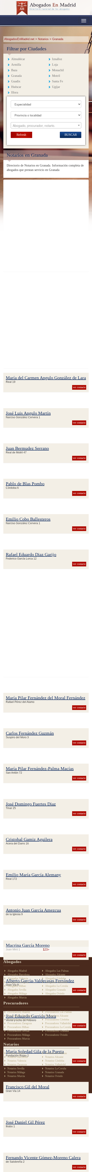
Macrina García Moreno (28, 945)
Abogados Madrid (17, 970)
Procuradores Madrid (18, 1012)
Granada (16, 75)
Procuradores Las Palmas (58, 1012)
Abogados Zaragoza (18, 982)
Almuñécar (18, 59)
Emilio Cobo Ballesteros (28, 519)
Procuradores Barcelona (20, 1015)
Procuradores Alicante (56, 1015)
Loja (55, 64)
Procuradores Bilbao (18, 1027)
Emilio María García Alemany (33, 874)
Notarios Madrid (16, 1053)
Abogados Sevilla (16, 989)
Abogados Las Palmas (57, 970)
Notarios (43, 39)
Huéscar (16, 87)
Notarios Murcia (16, 1076)
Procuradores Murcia (18, 1038)
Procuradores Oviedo (56, 1034)
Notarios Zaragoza (17, 1064)
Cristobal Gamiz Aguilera (29, 839)
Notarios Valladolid (55, 1064)
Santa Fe (57, 81)
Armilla (16, 64)
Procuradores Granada (57, 1030)
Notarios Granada (54, 1072)
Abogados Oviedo (55, 993)
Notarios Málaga (16, 1072)
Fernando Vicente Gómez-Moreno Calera (43, 1157)
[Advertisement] (46, 226)
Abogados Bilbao (16, 985)
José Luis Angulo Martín (28, 413)
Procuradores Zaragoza (19, 1023)
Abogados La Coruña (56, 985)
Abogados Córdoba (55, 978)
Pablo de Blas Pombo (25, 483)
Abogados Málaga (17, 993)
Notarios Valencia (16, 1060)
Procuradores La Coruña (58, 1027)
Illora (14, 92)
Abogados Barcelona (18, 974)
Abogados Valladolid (56, 982)
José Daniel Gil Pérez (25, 1122)
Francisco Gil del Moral (27, 1086)
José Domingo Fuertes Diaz (31, 803)
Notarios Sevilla (15, 1068)
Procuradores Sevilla (18, 1030)
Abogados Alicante (55, 974)
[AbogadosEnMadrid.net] (46, 8)
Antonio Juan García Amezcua (33, 910)
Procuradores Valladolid (58, 1023)
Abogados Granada (55, 989)
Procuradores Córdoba (57, 1019)
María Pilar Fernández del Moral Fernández (45, 697)
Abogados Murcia (17, 997)
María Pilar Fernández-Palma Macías (40, 768)
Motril (56, 75)
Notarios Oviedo (54, 1076)
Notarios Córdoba (54, 1060)
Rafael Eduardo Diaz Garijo (31, 554)
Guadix (15, 81)
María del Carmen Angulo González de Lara (46, 377)
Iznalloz (57, 59)
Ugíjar (56, 87)
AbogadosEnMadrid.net (19, 39)
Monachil (58, 70)
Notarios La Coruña (55, 1068)
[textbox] (46, 125)
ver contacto (79, 387)
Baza (14, 70)
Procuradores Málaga (18, 1034)
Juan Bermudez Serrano (27, 448)
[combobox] (46, 125)
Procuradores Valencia (19, 1019)
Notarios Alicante (54, 1056)
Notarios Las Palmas (56, 1053)
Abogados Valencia (17, 978)
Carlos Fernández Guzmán (30, 733)
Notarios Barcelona (17, 1056)
